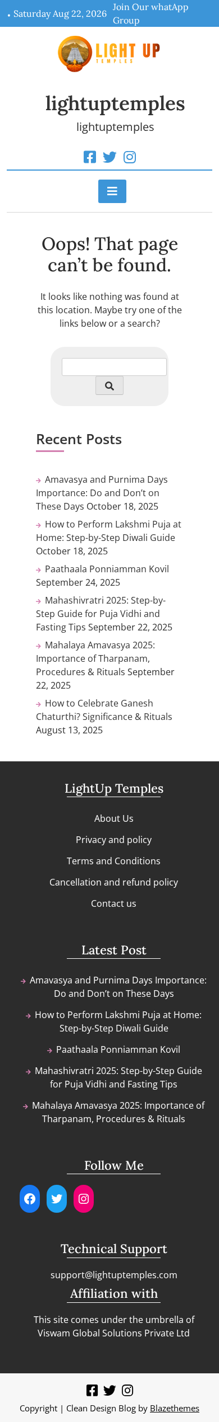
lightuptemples (115, 103)
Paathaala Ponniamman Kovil (107, 569)
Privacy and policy (114, 840)
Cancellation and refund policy (113, 882)
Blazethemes (174, 1408)
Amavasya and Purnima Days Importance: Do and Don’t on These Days (102, 492)
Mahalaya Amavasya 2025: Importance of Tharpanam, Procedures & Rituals (95, 658)
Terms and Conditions (114, 861)
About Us (114, 818)
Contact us (113, 903)
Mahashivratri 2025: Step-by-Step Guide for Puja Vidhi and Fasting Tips (101, 613)
